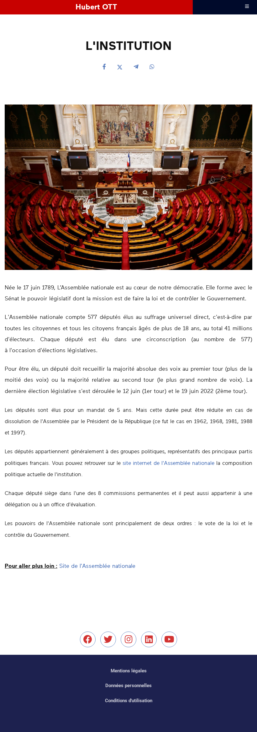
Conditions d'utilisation (128, 700)
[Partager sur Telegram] (136, 67)
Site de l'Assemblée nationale (97, 566)
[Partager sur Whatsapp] (152, 67)
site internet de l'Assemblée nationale (168, 463)
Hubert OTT (96, 7)
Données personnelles (128, 685)
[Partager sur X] (119, 67)
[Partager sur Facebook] (104, 67)
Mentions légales (129, 671)
